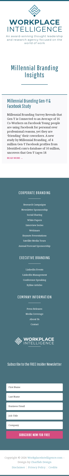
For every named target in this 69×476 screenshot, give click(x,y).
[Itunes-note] (54, 354)
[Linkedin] (22, 354)
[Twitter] (30, 354)
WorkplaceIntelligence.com (44, 457)
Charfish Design (41, 462)
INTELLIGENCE (34, 25)
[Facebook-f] (14, 354)
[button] (34, 50)
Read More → (15, 157)
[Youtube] (46, 354)
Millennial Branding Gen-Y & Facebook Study (29, 103)
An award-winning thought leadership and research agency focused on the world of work (34, 40)
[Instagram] (38, 354)
